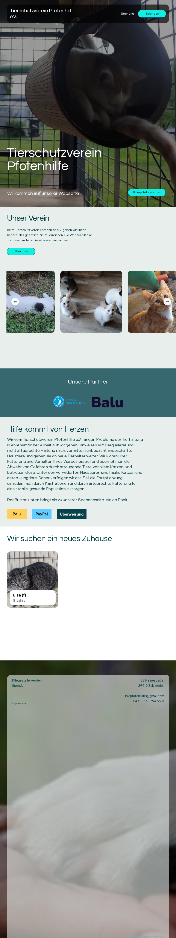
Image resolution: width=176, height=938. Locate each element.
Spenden (18, 685)
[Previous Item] (15, 301)
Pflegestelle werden (27, 680)
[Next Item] (167, 301)
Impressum (19, 703)
